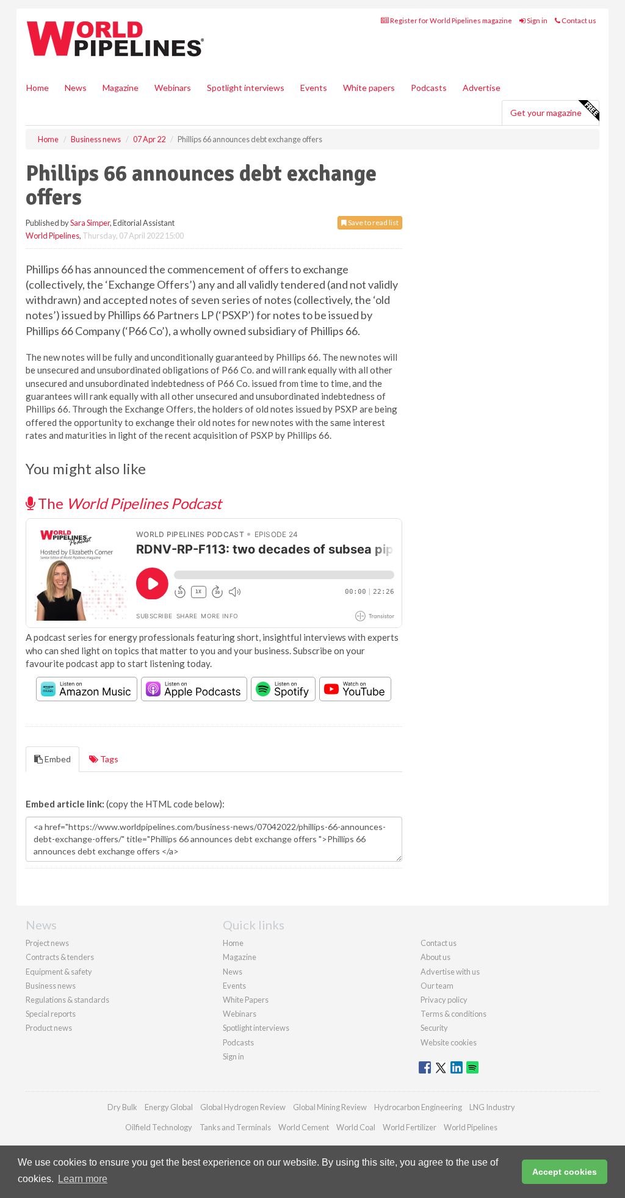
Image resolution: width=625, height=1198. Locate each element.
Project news (47, 943)
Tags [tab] (108, 759)
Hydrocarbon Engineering (418, 1107)
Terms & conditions (453, 1014)
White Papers (246, 1000)
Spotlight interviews (245, 87)
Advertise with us (450, 971)
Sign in (536, 20)
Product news (49, 1028)
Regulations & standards (67, 1000)
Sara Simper (90, 223)
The (128, 503)
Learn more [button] (82, 1179)
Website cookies (449, 1042)
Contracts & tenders (60, 957)
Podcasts (429, 87)
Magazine (121, 87)
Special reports (51, 1014)
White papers (369, 87)
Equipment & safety (59, 971)
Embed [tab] (57, 759)
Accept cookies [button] (564, 1172)
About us (435, 957)
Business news (51, 986)
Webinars (172, 87)
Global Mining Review (330, 1107)
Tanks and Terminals (235, 1127)
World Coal (355, 1127)
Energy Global (169, 1107)
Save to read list (373, 222)
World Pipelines (52, 235)
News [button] (76, 87)
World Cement (303, 1127)
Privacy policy (444, 1000)
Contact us (578, 20)
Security (434, 1028)
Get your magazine (546, 112)
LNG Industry (492, 1107)
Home (37, 87)
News (232, 971)
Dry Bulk (122, 1107)
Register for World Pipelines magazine (450, 20)
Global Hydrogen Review (243, 1107)
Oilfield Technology (158, 1127)
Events (313, 87)
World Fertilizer (409, 1127)
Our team (437, 986)
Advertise (481, 87)
